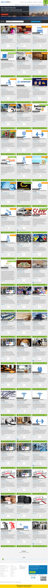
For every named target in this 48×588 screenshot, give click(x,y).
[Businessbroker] (6, 2)
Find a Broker (35, 2)
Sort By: (2, 21)
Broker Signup (40, 2)
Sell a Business (29, 2)
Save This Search (4, 14)
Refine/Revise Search (35, 21)
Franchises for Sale (23, 2)
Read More (3, 43)
